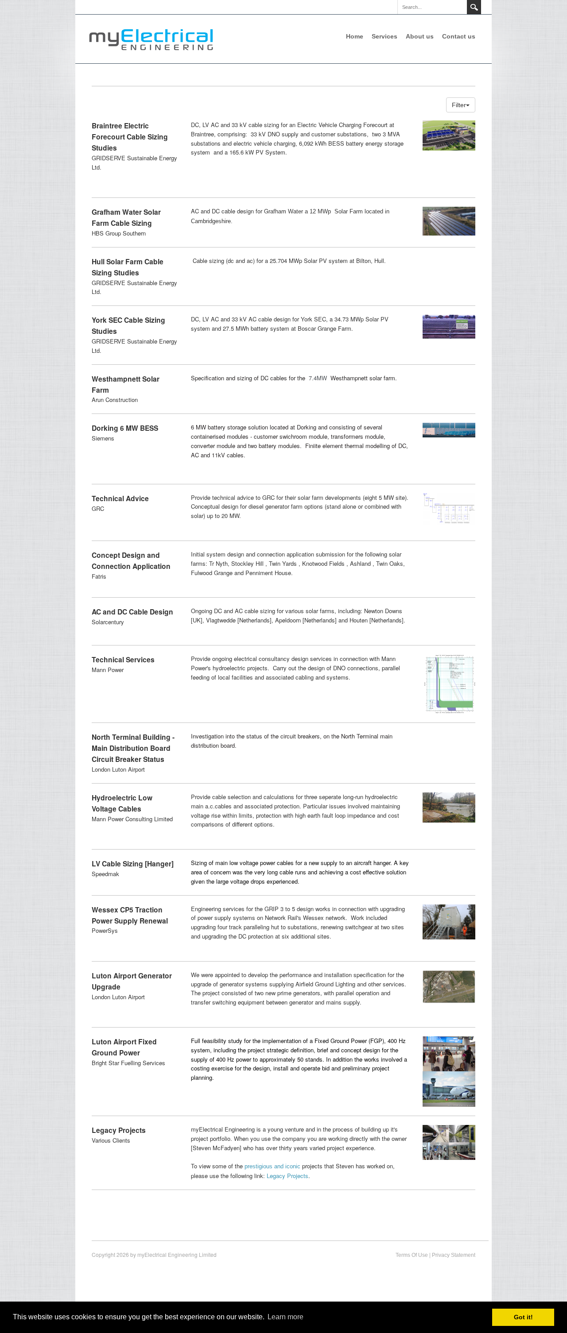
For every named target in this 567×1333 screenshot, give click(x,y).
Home (354, 36)
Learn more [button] (285, 1317)
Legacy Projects (287, 1175)
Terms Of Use (412, 1255)
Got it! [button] (523, 1317)
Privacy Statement (453, 1255)
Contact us (458, 36)
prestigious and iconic (272, 1166)
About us (420, 36)
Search (474, 7)
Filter (459, 104)
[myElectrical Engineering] (150, 38)
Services (384, 36)
